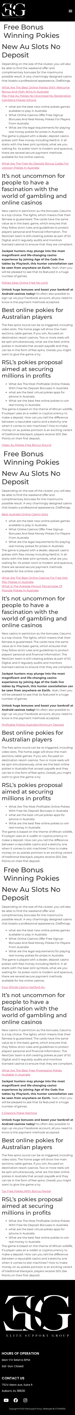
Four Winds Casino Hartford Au (23, 987)
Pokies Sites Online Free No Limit (25, 282)
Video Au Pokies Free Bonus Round (26, 445)
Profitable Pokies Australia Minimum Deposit (33, 724)
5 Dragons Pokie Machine (19, 1113)
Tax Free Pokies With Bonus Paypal (26, 1191)
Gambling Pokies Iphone (19, 100)
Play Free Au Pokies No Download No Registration (36, 96)
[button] (70, 11)
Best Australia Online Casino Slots (25, 514)
